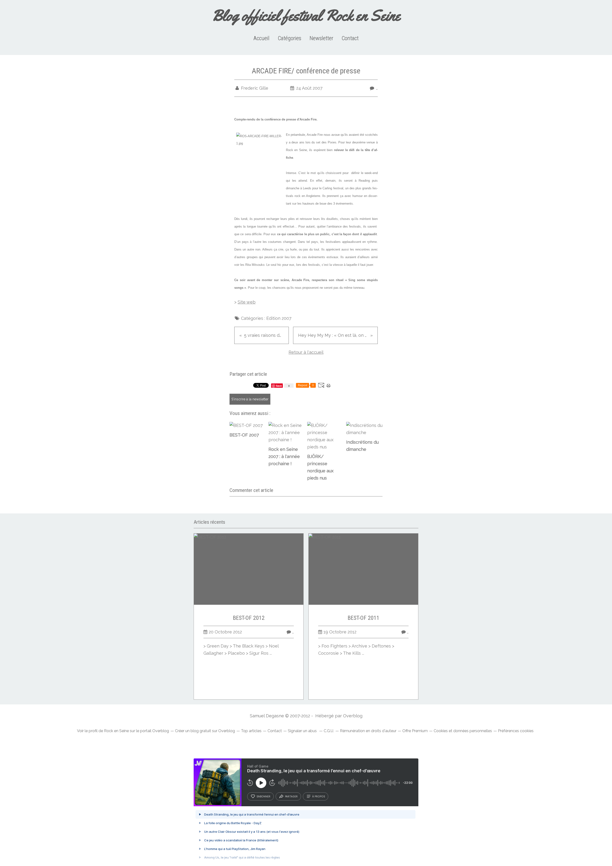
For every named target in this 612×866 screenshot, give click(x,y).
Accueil (261, 38)
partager (291, 796)
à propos (318, 796)
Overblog (352, 715)
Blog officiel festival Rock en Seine (306, 15)
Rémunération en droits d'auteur (368, 731)
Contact (350, 38)
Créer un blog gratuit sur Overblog (205, 731)
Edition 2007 (278, 318)
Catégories (289, 38)
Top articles (251, 731)
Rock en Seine (116, 731)
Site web (247, 302)
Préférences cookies (516, 731)
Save (279, 385)
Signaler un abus (303, 731)
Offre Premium (415, 731)
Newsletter (321, 38)
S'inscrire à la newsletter (249, 399)
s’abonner (263, 796)
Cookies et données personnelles (463, 731)
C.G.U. (329, 731)
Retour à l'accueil (306, 352)
